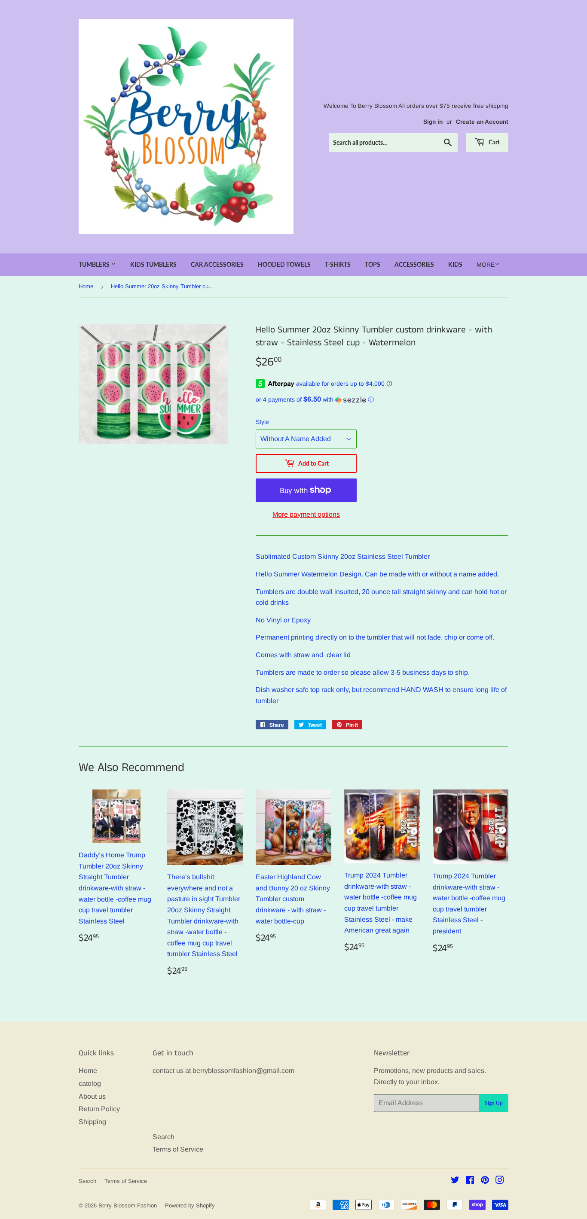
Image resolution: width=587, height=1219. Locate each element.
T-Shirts (338, 264)
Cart (493, 142)
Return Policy (99, 1108)
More (486, 264)
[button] (382, 400)
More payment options (306, 514)
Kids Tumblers (153, 264)
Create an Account (482, 122)
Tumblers (95, 264)
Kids (455, 264)
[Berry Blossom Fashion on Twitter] (455, 1181)
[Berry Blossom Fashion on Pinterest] (484, 1181)
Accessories (414, 264)
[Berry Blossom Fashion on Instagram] (499, 1181)
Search (163, 1136)
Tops (372, 264)
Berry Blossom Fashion (127, 1205)
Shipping (92, 1121)
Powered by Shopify (190, 1205)
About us (92, 1096)
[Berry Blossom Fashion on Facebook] (469, 1181)
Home (86, 286)
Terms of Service (178, 1149)
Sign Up (494, 1103)
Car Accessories (217, 264)
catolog (90, 1083)
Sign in (433, 122)
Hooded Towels (284, 264)
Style (262, 421)
